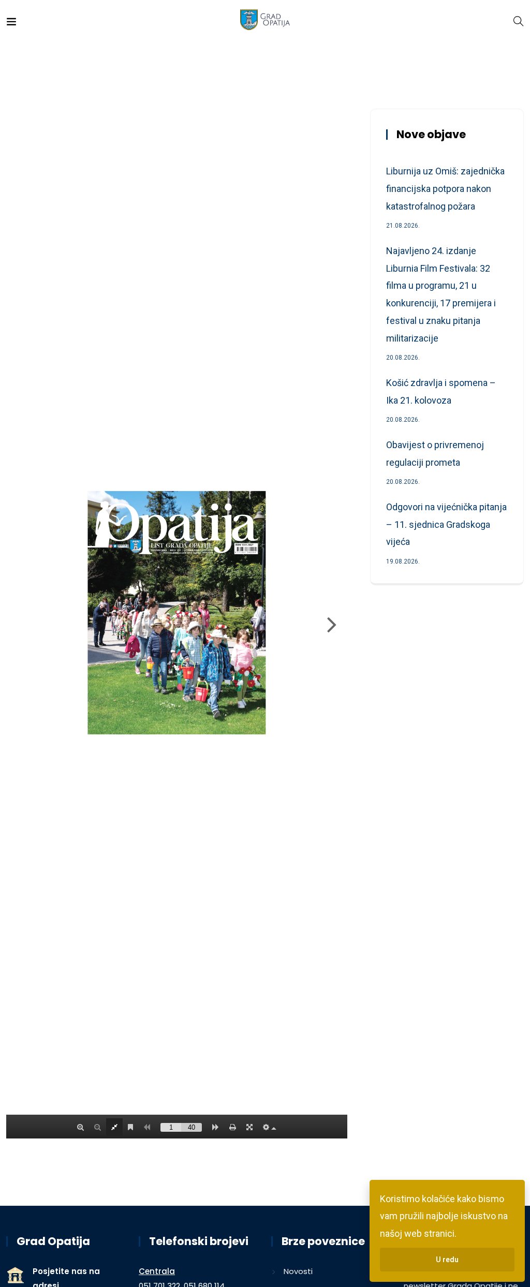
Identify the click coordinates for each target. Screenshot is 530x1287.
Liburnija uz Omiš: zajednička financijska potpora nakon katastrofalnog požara (445, 189)
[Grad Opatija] (265, 20)
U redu (447, 1259)
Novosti (298, 1271)
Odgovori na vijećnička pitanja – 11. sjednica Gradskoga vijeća (446, 524)
